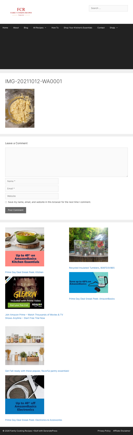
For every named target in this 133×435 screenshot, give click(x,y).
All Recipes (38, 27)
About (16, 27)
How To (55, 27)
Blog (26, 27)
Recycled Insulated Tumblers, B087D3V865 (92, 268)
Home (5, 27)
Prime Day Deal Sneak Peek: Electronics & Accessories (33, 420)
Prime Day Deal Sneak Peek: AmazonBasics (92, 298)
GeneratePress (50, 431)
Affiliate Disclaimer (121, 431)
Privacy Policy (104, 431)
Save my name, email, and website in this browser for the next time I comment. (49, 202)
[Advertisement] (66, 51)
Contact (101, 27)
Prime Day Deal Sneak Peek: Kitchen (24, 272)
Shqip (112, 27)
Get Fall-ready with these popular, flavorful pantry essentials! (37, 371)
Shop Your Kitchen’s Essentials (78, 27)
